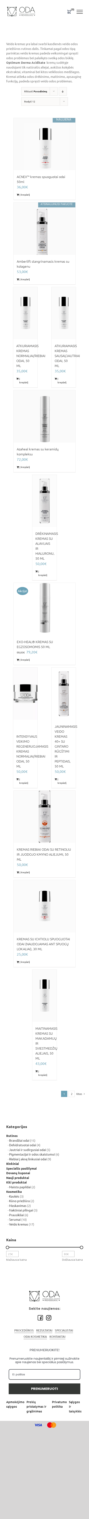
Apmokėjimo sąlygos (15, 1404)
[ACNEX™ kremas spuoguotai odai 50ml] (44, 144)
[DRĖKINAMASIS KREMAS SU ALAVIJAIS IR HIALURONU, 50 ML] (44, 501)
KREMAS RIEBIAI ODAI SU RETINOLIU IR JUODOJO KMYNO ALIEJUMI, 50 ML (44, 854)
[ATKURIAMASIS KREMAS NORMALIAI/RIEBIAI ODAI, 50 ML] (25, 313)
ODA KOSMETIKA (35, 1336)
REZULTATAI (44, 1330)
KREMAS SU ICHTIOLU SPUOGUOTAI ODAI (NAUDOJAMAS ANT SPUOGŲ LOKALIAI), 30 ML (43, 944)
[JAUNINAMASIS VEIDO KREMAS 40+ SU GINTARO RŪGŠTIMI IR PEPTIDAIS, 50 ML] (64, 693)
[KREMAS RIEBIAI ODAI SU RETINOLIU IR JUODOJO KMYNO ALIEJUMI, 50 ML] (44, 817)
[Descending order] (63, 91)
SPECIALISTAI (64, 1330)
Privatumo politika (59, 1404)
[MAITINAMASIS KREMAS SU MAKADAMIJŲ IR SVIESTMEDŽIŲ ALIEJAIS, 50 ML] (44, 996)
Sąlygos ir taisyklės (75, 1406)
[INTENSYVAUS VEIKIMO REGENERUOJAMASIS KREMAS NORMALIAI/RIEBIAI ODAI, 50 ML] (25, 693)
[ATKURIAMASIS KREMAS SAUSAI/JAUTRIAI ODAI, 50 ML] (64, 313)
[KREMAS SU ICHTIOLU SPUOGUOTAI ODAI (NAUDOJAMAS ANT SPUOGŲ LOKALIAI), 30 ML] (44, 906)
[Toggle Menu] (80, 12)
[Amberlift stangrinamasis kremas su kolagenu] (44, 228)
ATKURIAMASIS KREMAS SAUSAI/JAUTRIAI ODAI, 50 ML (67, 356)
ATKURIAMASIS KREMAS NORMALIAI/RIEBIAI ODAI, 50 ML (30, 356)
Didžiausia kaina (72, 1260)
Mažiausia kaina (16, 1260)
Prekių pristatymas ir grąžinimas (36, 1406)
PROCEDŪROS (24, 1330)
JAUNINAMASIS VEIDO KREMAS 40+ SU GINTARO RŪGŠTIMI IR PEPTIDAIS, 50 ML (66, 746)
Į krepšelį (25, 194)
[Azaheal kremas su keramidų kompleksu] (44, 416)
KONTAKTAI (57, 1336)
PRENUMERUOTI (44, 1388)
